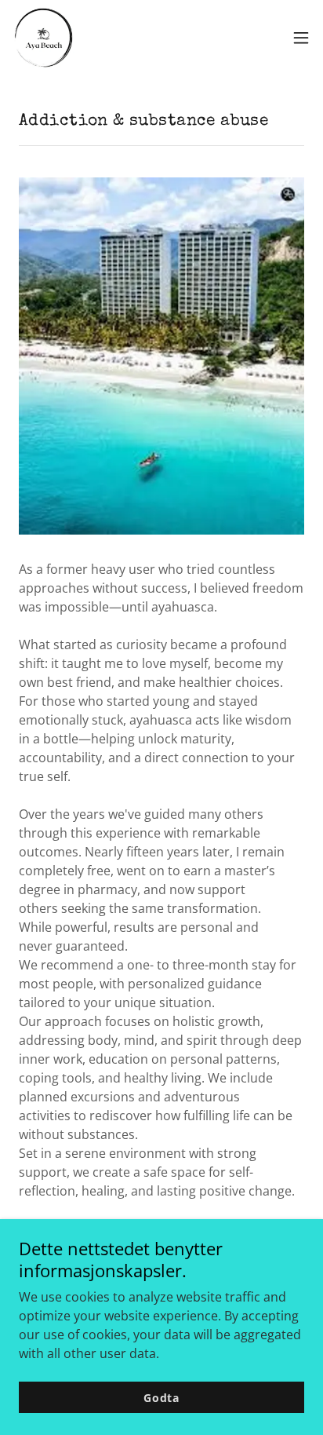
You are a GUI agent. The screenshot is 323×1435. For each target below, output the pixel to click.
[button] (301, 37)
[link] (44, 37)
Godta (161, 1397)
